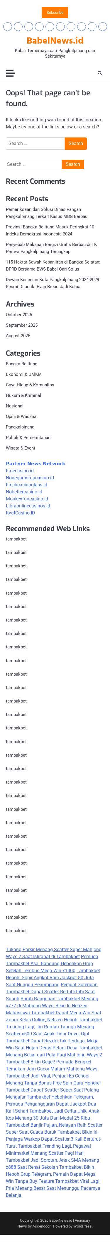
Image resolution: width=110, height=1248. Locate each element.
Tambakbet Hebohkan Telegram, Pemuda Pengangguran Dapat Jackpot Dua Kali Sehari (51, 1104)
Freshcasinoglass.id (26, 485)
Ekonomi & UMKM (24, 374)
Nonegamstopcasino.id (30, 478)
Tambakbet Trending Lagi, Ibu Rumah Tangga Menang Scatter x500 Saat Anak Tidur (54, 1027)
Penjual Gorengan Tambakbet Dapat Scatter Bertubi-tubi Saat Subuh (52, 991)
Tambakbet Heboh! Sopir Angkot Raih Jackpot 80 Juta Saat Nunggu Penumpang (53, 977)
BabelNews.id (55, 41)
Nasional (14, 406)
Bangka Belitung (21, 363)
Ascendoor (41, 1226)
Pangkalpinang (20, 427)
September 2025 (22, 325)
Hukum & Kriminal (23, 395)
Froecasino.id (20, 471)
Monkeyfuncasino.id (27, 499)
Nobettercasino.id (24, 492)
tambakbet (16, 539)
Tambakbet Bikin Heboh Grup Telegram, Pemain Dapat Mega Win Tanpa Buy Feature (51, 1174)
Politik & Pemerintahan (28, 437)
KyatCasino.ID (20, 513)
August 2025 (18, 335)
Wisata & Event (20, 448)
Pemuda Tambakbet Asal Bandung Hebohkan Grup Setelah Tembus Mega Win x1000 (52, 963)
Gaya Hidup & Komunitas (30, 385)
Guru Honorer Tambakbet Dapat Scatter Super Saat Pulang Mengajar (53, 1090)
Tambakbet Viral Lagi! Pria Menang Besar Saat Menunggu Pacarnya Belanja (53, 1188)
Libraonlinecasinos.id (28, 506)
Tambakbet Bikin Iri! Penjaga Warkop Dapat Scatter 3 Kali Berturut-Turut (53, 1139)
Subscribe (55, 13)
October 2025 (19, 314)
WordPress (82, 1226)
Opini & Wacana (21, 416)
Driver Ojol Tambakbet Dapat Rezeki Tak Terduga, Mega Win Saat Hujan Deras (52, 1041)
